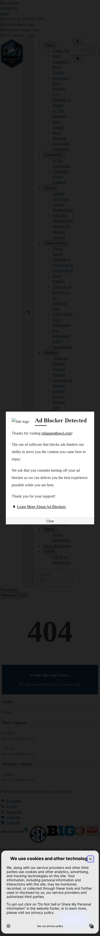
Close (50, 521)
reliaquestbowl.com (56, 433)
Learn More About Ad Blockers (41, 507)
